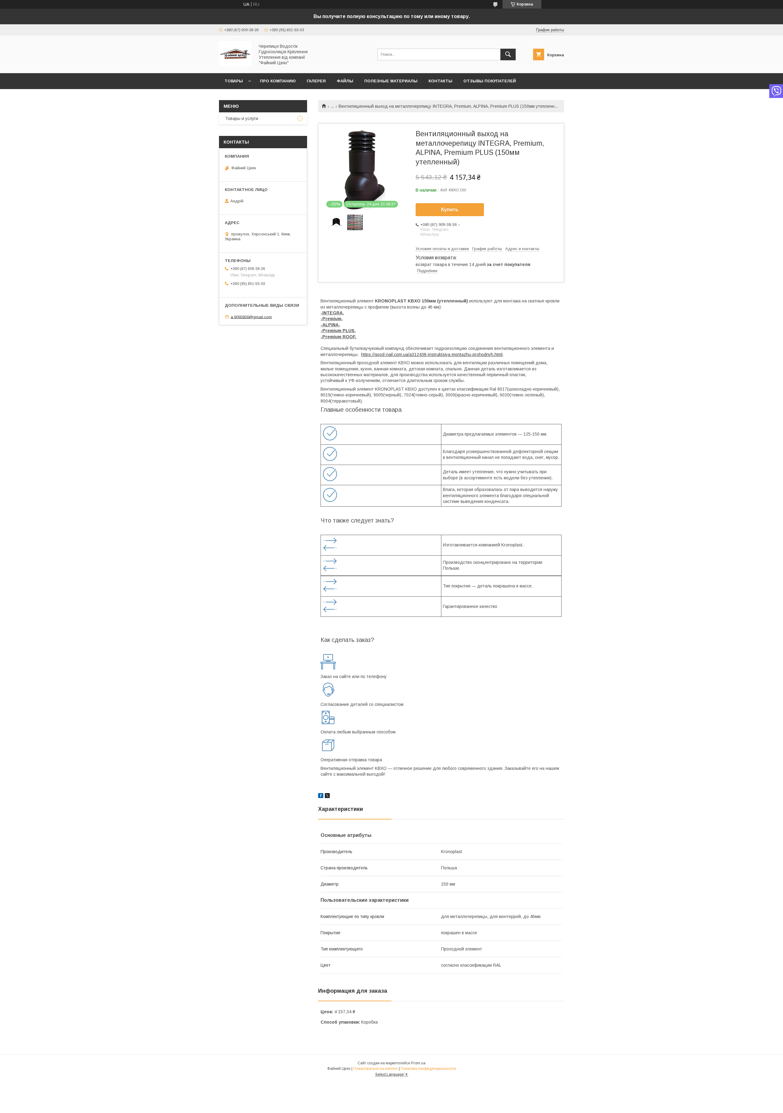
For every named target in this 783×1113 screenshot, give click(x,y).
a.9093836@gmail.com (251, 316)
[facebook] (320, 796)
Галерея (316, 81)
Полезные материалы (390, 81)
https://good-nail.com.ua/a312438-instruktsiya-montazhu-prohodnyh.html (432, 354)
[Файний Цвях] (235, 65)
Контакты (440, 81)
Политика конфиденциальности (428, 1068)
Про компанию (278, 81)
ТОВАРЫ (234, 81)
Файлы (345, 81)
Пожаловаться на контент (375, 1068)
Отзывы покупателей (489, 81)
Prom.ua (418, 1063)
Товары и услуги (241, 118)
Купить (449, 209)
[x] (327, 796)
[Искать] (508, 54)
